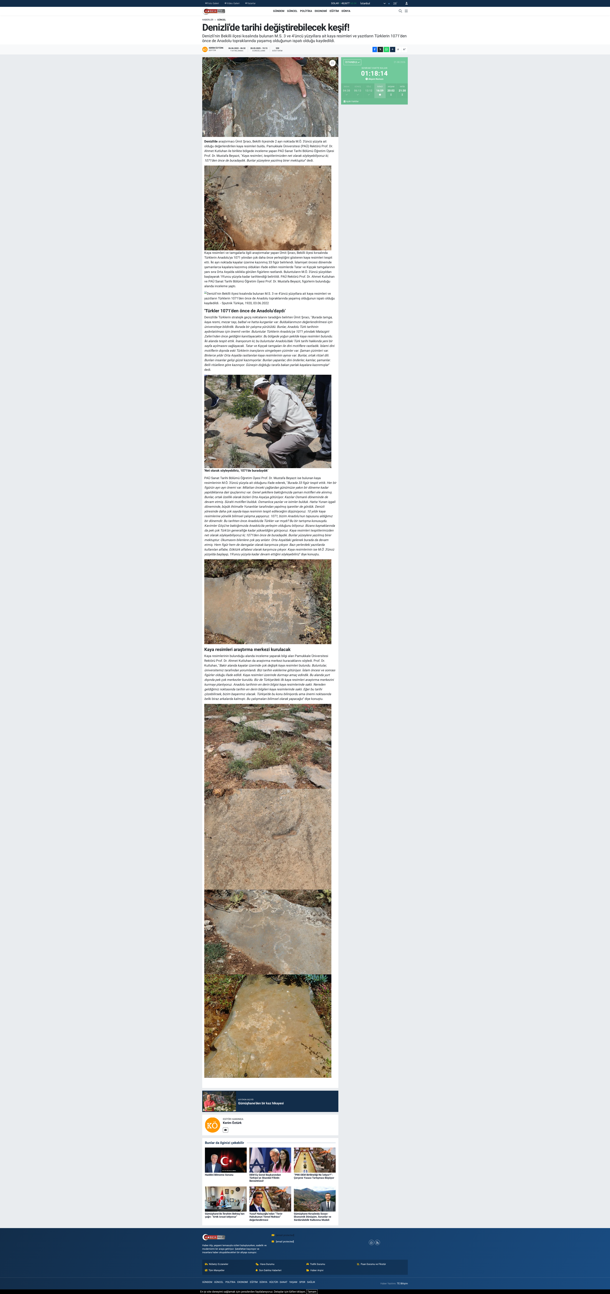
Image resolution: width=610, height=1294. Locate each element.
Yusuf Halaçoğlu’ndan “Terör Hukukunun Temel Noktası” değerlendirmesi (265, 1216)
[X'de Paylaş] (380, 49)
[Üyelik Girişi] (405, 3)
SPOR (302, 1282)
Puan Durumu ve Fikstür (373, 1264)
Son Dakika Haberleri (270, 1270)
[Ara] (400, 11)
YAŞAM (293, 1282)
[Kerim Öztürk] (212, 1124)
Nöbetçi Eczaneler (218, 1264)
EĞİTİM (334, 11)
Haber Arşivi (316, 1270)
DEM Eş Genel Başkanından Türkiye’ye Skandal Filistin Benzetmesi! (265, 1177)
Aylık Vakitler (352, 101)
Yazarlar (251, 3)
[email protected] (285, 1235)
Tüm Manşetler (216, 1270)
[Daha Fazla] (392, 49)
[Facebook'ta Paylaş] (375, 49)
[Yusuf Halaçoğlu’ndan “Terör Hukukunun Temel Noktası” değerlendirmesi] (270, 1198)
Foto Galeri (213, 3)
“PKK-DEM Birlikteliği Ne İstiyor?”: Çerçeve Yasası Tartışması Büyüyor (314, 1176)
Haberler (207, 19)
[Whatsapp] (371, 1242)
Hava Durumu (267, 1264)
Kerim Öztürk (232, 1123)
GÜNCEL (292, 11)
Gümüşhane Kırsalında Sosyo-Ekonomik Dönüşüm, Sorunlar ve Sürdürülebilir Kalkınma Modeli (312, 1216)
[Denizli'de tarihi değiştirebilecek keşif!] (270, 97)
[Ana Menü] (406, 11)
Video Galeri (233, 3)
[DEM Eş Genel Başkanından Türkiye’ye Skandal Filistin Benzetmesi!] (270, 1159)
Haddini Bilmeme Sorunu (219, 1174)
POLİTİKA (306, 11)
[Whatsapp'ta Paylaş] (386, 49)
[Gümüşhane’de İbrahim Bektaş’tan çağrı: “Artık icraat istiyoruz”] (226, 1198)
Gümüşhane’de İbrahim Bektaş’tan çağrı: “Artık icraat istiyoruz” (224, 1215)
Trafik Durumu (317, 1264)
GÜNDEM (278, 11)
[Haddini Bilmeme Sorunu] (226, 1159)
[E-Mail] (225, 1130)
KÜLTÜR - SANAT (278, 1282)
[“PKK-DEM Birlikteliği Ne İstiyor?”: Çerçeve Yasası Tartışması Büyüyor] (315, 1159)
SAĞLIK (311, 1282)
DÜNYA (346, 11)
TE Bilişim (402, 1283)
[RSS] (377, 1242)
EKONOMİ (321, 11)
